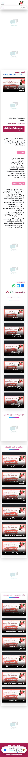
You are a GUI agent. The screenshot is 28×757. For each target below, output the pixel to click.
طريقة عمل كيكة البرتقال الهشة (13, 74)
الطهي (23, 72)
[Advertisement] (14, 22)
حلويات (17, 72)
